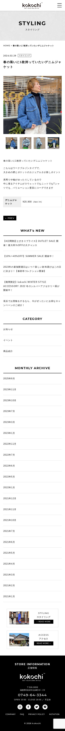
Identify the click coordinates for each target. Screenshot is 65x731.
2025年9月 (9, 378)
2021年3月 (9, 574)
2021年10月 (9, 520)
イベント (8, 340)
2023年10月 (9, 400)
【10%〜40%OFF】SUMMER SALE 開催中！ (28, 256)
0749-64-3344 (32, 695)
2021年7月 (9, 531)
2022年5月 (9, 476)
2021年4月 (9, 564)
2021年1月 (9, 596)
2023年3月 (9, 422)
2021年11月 (9, 509)
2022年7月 (9, 455)
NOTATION (54, 714)
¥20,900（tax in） (33, 201)
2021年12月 (9, 498)
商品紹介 (8, 351)
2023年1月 (9, 433)
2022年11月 (9, 444)
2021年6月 (9, 542)
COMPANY (11, 714)
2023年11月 (9, 389)
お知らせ (8, 329)
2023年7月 (9, 411)
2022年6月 (9, 466)
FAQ (22, 714)
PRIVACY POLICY (36, 714)
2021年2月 (9, 585)
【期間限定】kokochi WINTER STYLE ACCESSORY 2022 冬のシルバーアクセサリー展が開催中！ (31, 286)
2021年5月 (9, 553)
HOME (6, 45)
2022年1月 (9, 487)
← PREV (9, 218)
